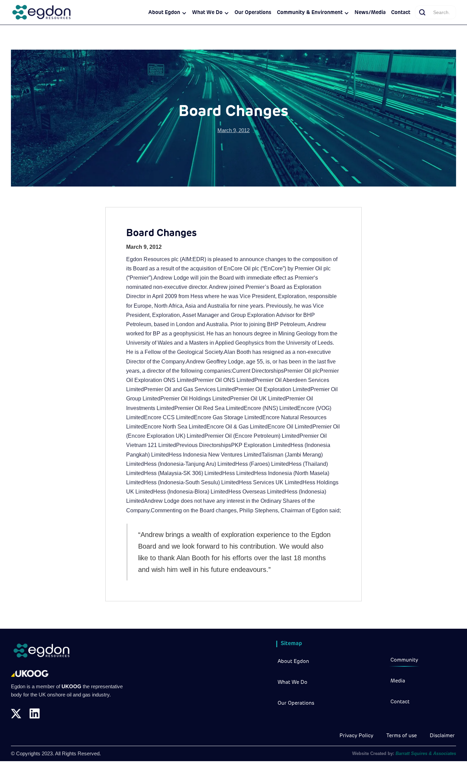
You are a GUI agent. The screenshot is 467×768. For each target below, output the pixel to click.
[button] (167, 13)
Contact (400, 12)
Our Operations (253, 12)
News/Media (370, 12)
